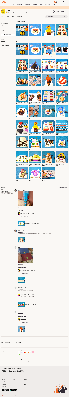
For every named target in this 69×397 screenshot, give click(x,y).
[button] (56, 11)
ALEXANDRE (23, 213)
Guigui (19, 287)
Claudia (19, 247)
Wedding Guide (47, 4)
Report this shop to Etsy (5, 45)
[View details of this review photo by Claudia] (25, 255)
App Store (5, 390)
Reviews (7, 16)
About (13, 16)
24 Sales (2, 39)
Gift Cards (54, 4)
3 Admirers (3, 41)
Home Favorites (27, 4)
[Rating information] (6, 13)
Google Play (13, 390)
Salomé (19, 190)
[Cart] (65, 2)
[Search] (55, 2)
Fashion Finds (35, 4)
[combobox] (30, 2)
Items (2, 16)
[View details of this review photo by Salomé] (25, 198)
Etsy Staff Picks (19, 4)
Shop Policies (19, 16)
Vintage (41, 4)
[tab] (8, 21)
